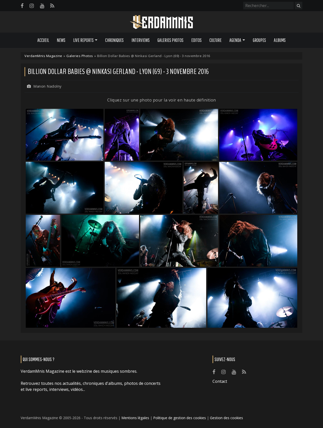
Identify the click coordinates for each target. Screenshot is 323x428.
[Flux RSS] (52, 5)
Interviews (140, 40)
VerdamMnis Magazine (43, 56)
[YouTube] (42, 5)
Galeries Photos (170, 40)
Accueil (43, 40)
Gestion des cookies (226, 417)
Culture (215, 40)
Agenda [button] (235, 40)
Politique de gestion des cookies (179, 417)
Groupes (259, 40)
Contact (219, 381)
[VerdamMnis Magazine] (161, 22)
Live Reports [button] (83, 40)
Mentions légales (135, 417)
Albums (280, 40)
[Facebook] (22, 5)
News (61, 40)
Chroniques (114, 40)
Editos (196, 40)
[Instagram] (32, 5)
